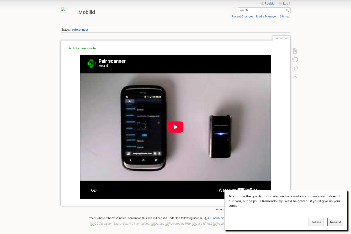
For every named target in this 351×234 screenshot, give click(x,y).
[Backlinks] (295, 68)
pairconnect (80, 29)
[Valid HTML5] (202, 223)
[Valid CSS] (221, 223)
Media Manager (266, 16)
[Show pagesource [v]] (295, 50)
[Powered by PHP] (178, 223)
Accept (335, 222)
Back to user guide (82, 48)
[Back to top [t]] (295, 78)
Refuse (316, 222)
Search (288, 10)
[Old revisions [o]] (295, 59)
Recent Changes (242, 16)
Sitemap (285, 16)
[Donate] (157, 223)
